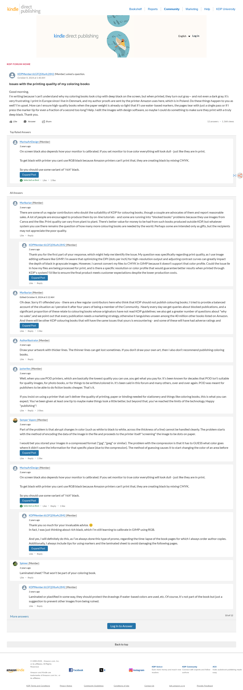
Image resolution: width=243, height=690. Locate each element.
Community (171, 9)
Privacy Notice (66, 686)
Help (207, 9)
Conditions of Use (121, 686)
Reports (153, 9)
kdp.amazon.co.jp (177, 686)
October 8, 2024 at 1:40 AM (31, 77)
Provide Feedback (205, 686)
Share (48, 121)
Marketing (192, 9)
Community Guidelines (93, 686)
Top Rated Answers (20, 132)
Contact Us (149, 686)
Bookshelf (135, 9)
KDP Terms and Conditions (38, 686)
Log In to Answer (121, 626)
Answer (32, 121)
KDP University (225, 9)
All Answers (16, 192)
